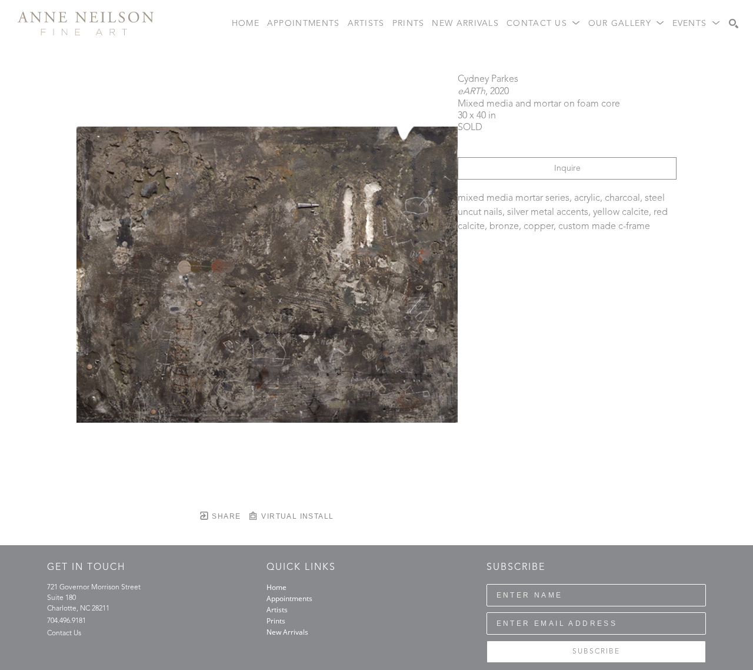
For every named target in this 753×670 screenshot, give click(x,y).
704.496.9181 (66, 621)
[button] (544, 24)
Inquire (567, 168)
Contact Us (64, 633)
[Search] (733, 23)
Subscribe (596, 651)
